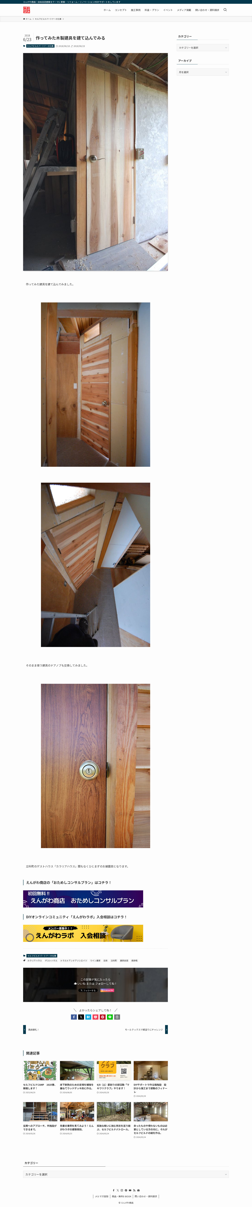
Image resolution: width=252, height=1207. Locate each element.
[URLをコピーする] (117, 1017)
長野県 (134, 960)
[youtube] (130, 1190)
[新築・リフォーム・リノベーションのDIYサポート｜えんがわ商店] (26, 10)
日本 (106, 960)
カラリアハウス (34, 960)
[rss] (134, 1190)
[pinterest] (126, 1190)
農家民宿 (124, 960)
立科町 (114, 960)
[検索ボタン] (225, 10)
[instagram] (121, 1190)
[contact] (138, 1190)
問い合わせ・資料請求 (146, 1196)
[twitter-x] (117, 1190)
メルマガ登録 (101, 1196)
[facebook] (113, 1190)
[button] (74, 1017)
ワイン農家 (95, 960)
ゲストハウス (51, 960)
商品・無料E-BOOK (121, 1196)
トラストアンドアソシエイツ (73, 960)
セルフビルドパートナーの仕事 (40, 46)
